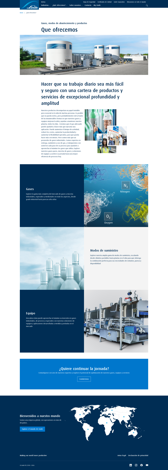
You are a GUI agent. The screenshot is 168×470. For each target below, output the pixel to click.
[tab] (45, 5)
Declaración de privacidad (138, 455)
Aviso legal (122, 455)
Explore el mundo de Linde (32, 429)
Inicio (21, 12)
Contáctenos (84, 379)
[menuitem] (88, 5)
